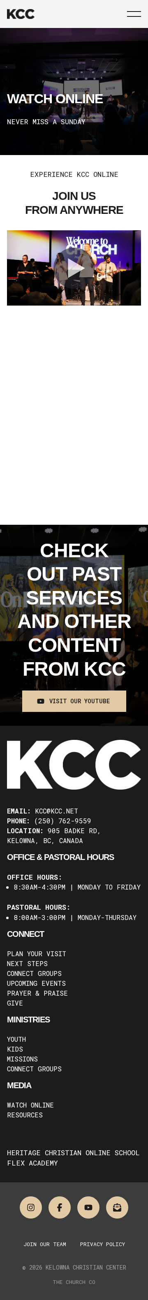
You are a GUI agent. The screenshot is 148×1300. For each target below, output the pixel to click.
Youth (16, 1039)
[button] (134, 14)
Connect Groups (34, 973)
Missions (22, 1058)
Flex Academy (32, 1163)
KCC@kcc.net (56, 810)
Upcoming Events (36, 983)
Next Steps (27, 963)
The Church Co (74, 1282)
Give (15, 1003)
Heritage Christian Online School (73, 1152)
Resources (25, 1114)
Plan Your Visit (36, 953)
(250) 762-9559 (62, 820)
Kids (15, 1049)
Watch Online (30, 1105)
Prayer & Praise (37, 993)
